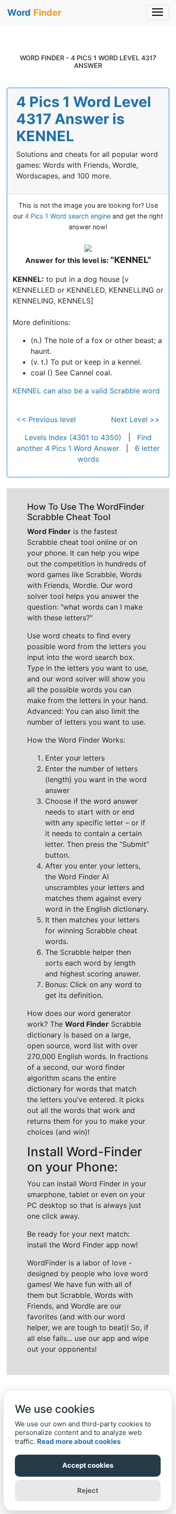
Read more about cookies (78, 1441)
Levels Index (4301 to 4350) (73, 437)
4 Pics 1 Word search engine (68, 216)
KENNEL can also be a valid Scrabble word (86, 390)
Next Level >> (135, 419)
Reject (87, 1490)
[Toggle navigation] (157, 12)
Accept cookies (87, 1465)
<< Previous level (46, 419)
